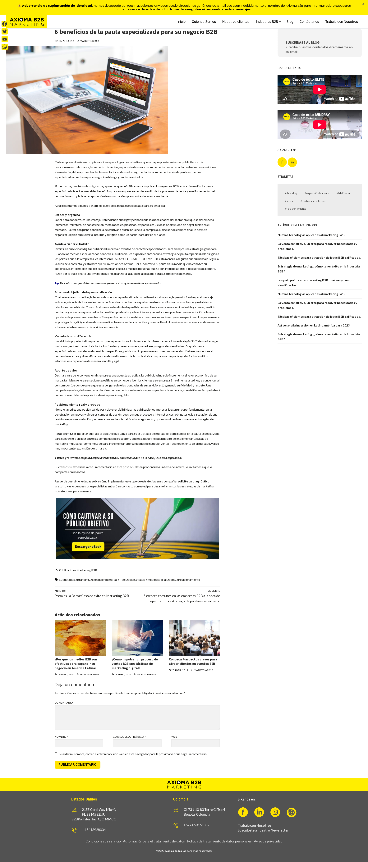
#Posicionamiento (188, 579)
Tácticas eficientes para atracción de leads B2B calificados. (319, 257)
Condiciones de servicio (103, 841)
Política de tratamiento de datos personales (219, 841)
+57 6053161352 (196, 825)
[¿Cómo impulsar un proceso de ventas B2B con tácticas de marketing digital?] (137, 638)
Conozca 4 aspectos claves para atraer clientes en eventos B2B (193, 661)
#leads (140, 579)
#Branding (82, 579)
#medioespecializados (160, 579)
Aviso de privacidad (268, 841)
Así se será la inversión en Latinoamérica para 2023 (314, 325)
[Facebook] (4, 24)
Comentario (65, 702)
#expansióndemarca (103, 579)
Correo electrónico (129, 736)
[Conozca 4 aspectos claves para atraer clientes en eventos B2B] (194, 638)
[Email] (4, 39)
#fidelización (126, 579)
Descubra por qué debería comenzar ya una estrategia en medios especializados (110, 283)
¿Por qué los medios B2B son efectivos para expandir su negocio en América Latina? (76, 663)
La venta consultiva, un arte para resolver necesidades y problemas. (317, 246)
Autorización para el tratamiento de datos (153, 841)
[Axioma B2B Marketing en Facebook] (282, 162)
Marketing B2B (89, 41)
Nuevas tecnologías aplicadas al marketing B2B (311, 235)
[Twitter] (4, 31)
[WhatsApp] (4, 47)
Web (174, 736)
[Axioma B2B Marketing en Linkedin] (292, 162)
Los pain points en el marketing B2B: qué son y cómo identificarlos (315, 282)
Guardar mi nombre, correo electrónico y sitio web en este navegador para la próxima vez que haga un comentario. (133, 754)
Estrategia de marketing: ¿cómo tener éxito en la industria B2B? (319, 268)
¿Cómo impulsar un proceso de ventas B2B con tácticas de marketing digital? (135, 663)
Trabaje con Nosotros (255, 825)
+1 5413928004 (94, 830)
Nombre (61, 736)
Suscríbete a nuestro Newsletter (263, 830)
